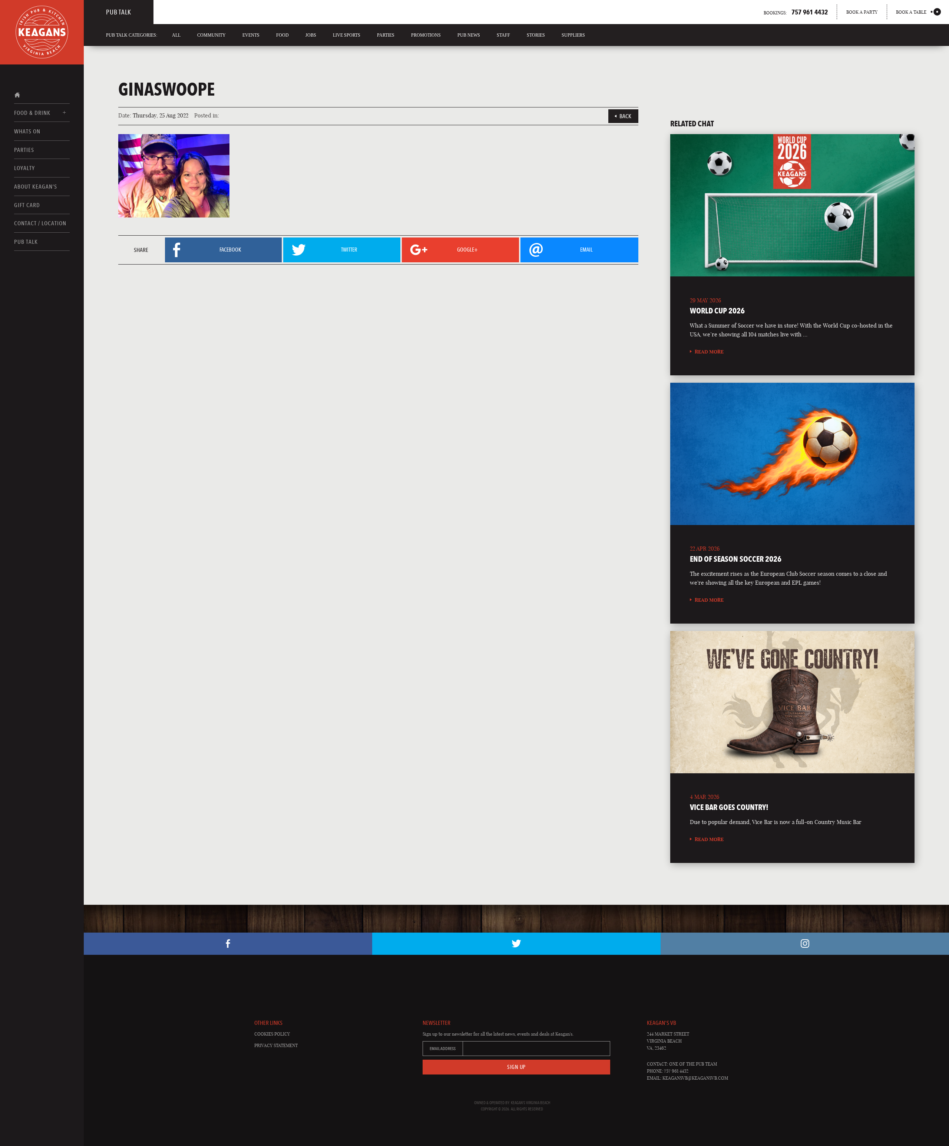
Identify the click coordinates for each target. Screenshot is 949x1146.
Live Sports (346, 35)
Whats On (27, 131)
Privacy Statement (276, 1045)
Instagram (805, 944)
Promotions (426, 35)
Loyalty (24, 168)
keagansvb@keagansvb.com (695, 1078)
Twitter (516, 944)
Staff (503, 35)
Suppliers (573, 35)
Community (211, 35)
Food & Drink (32, 112)
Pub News (468, 35)
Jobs (310, 35)
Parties (24, 149)
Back (625, 116)
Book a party (861, 12)
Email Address (443, 1048)
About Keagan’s (35, 186)
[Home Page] (42, 32)
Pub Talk (26, 241)
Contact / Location (40, 223)
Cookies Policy (272, 1034)
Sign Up (516, 1067)
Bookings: (796, 12)
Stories (536, 35)
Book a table (911, 12)
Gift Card (27, 205)
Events (250, 35)
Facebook (228, 944)
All (176, 35)
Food (282, 35)
